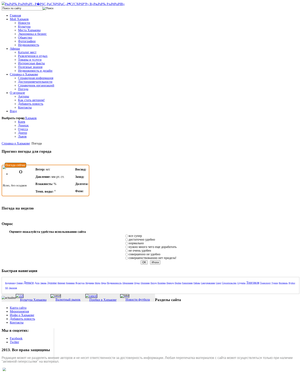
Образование (127, 283)
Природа (170, 283)
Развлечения (187, 283)
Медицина (89, 283)
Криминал (70, 283)
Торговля (252, 282)
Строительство (229, 283)
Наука (103, 283)
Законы (43, 283)
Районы (197, 283)
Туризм (275, 283)
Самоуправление (208, 283)
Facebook (16, 338)
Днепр (22, 132)
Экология (13, 288)
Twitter (14, 342)
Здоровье (52, 282)
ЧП (6, 288)
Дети (37, 283)
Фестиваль (283, 283)
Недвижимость (114, 283)
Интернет (61, 283)
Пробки (178, 283)
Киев (21, 121)
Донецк (23, 125)
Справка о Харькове (16, 143)
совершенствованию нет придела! (152, 258)
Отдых (137, 283)
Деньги (29, 282)
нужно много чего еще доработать (153, 247)
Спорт (218, 283)
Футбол (292, 283)
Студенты (241, 283)
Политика (161, 283)
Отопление (145, 283)
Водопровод (10, 283)
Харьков (31, 118)
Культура (80, 283)
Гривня (20, 283)
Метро (97, 283)
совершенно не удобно (144, 254)
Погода (153, 283)
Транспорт (265, 283)
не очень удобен (140, 250)
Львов (22, 136)
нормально (136, 243)
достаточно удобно (142, 239)
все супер (135, 236)
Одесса (23, 129)
